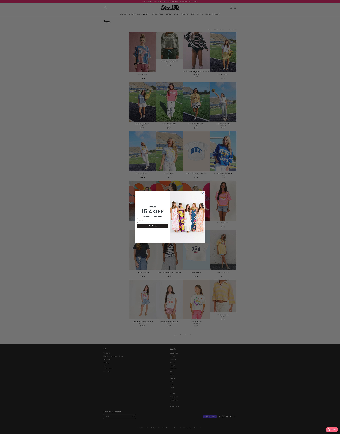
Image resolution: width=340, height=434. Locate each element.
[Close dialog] (202, 193)
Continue (153, 226)
